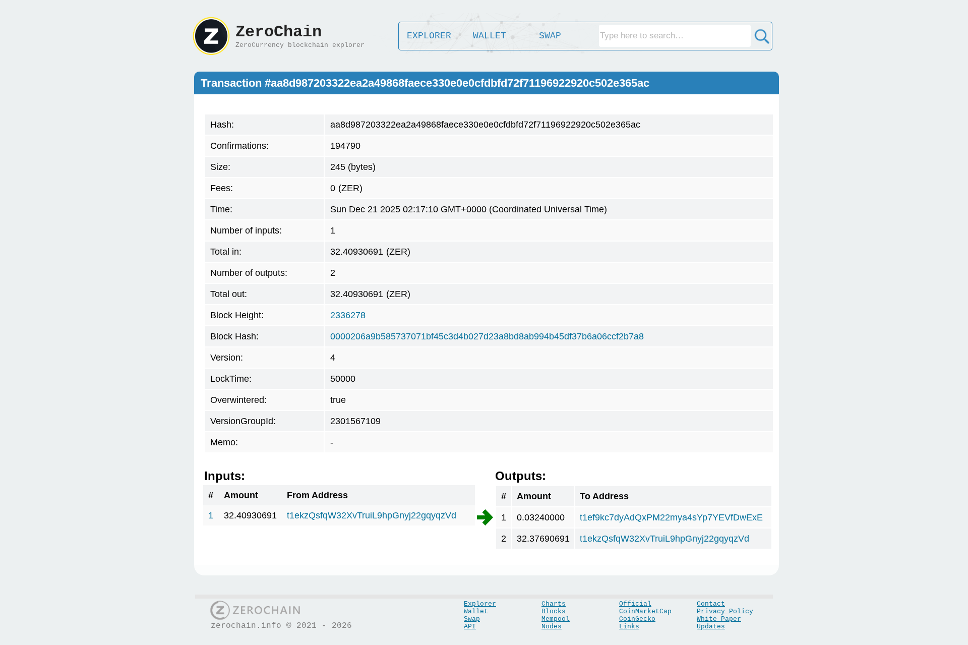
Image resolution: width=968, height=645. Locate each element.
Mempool (555, 619)
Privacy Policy (725, 611)
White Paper (719, 619)
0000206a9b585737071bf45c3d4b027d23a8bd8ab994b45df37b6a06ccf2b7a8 (487, 336)
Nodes (551, 626)
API (470, 626)
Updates (711, 626)
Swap (472, 619)
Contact (711, 604)
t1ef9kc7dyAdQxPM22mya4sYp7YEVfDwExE (671, 517)
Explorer (480, 604)
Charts (553, 604)
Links (629, 626)
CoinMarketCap (645, 611)
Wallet (476, 611)
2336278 (348, 315)
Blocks (553, 611)
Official (635, 604)
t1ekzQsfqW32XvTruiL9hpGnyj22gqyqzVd (371, 515)
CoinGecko (637, 619)
